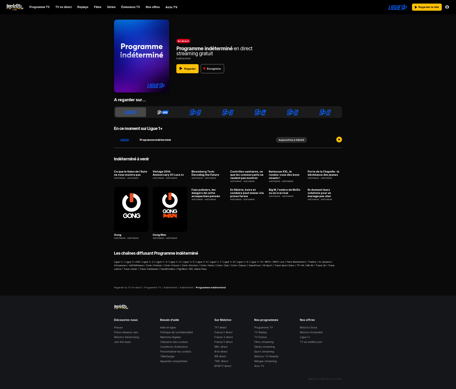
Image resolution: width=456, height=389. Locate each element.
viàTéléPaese (136, 265)
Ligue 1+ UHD (132, 261)
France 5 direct (223, 342)
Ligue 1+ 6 (202, 261)
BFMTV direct (222, 366)
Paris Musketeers (296, 261)
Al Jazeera (325, 261)
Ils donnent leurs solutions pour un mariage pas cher (319, 193)
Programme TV (263, 327)
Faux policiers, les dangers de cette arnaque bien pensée (205, 193)
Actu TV (259, 366)
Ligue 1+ (118, 261)
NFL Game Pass (198, 268)
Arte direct (221, 351)
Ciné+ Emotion (190, 265)
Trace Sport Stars (284, 265)
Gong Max (159, 234)
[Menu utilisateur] (447, 7)
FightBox (182, 268)
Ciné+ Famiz (207, 265)
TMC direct (221, 361)
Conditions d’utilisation (174, 346)
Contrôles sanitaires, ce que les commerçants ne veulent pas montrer (246, 175)
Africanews (120, 265)
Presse (118, 327)
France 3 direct (223, 337)
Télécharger (167, 356)
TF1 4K (300, 265)
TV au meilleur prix (311, 342)
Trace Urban (130, 268)
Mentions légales (170, 337)
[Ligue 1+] (397, 7)
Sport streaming (264, 351)
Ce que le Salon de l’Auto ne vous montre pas (130, 173)
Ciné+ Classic (238, 265)
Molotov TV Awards (266, 356)
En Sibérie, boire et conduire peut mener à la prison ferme (247, 193)
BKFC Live (278, 261)
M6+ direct (221, 346)
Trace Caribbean (148, 268)
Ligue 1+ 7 (215, 261)
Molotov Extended (311, 332)
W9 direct (220, 356)
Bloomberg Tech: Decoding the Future (205, 173)
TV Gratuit (260, 337)
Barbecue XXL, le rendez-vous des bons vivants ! (284, 175)
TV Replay (260, 332)
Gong (117, 234)
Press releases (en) (126, 332)
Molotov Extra (308, 327)
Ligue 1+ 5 (188, 261)
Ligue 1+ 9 (242, 261)
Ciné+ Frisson (172, 265)
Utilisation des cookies (174, 342)
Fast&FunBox (168, 268)
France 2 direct (223, 332)
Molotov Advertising (126, 337)
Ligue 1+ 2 (148, 261)
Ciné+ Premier (154, 265)
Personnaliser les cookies (175, 351)
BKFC (268, 261)
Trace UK (321, 265)
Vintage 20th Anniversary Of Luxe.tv (168, 173)
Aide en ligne (168, 327)
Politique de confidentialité (176, 332)
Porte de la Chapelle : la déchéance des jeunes (323, 173)
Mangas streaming (265, 361)
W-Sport (267, 265)
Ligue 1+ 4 (175, 261)
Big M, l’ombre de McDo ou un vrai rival (284, 191)
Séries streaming (264, 346)
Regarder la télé (428, 7)
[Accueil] (15, 7)
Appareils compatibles (174, 361)
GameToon (255, 265)
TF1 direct (220, 327)
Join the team (122, 342)
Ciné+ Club (222, 265)
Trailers (312, 261)
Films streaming (264, 342)
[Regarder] (339, 140)
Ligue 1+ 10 (256, 261)
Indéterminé (183, 58)
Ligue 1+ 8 (229, 261)
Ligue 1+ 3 (161, 261)
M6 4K (309, 265)
